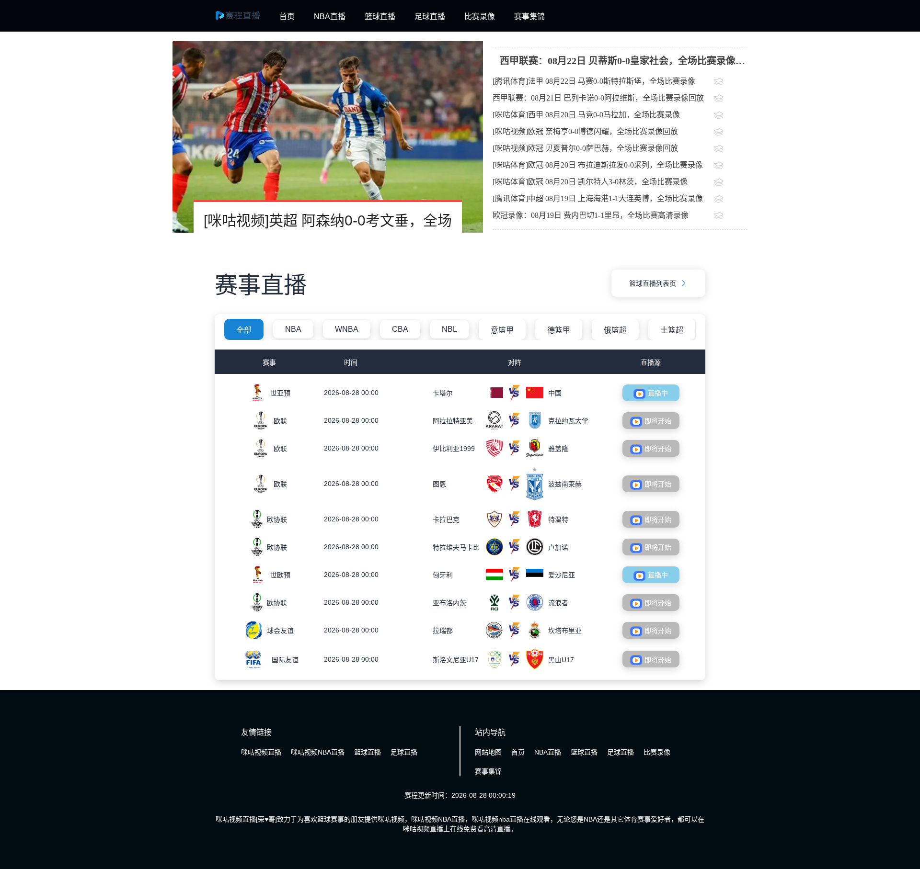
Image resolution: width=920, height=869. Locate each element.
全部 (244, 330)
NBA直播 (329, 16)
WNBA (346, 329)
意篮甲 (502, 330)
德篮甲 (558, 330)
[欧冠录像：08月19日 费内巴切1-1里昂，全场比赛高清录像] (731, 216)
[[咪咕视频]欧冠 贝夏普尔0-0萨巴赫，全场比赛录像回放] (731, 149)
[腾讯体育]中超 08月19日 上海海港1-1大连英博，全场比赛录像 (598, 198)
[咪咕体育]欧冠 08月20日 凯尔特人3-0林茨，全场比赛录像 (590, 182)
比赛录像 (479, 16)
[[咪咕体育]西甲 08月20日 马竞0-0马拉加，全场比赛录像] (731, 116)
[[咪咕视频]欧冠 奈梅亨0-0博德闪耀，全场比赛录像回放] (731, 132)
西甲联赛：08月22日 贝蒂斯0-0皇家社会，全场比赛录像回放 (622, 64)
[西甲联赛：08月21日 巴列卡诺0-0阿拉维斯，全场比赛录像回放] (731, 99)
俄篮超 (615, 330)
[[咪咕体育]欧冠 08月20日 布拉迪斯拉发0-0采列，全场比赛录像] (731, 166)
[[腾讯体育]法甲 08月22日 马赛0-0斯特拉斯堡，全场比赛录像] (731, 82)
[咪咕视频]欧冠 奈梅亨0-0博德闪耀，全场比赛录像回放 (585, 131)
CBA (400, 329)
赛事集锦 (529, 16)
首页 (287, 16)
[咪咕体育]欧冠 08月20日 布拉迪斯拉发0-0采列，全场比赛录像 (598, 165)
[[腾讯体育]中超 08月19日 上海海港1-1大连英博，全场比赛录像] (731, 199)
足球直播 (429, 16)
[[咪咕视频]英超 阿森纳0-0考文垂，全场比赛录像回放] (327, 137)
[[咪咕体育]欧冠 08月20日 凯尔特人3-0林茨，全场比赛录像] (731, 183)
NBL (449, 329)
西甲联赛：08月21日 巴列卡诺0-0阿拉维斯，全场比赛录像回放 (598, 98)
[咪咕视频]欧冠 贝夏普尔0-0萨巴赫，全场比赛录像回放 (585, 148)
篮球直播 (380, 16)
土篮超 (671, 330)
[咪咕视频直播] (243, 20)
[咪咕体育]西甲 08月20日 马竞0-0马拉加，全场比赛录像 (586, 115)
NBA (293, 329)
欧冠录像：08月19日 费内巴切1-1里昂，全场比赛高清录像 (591, 215)
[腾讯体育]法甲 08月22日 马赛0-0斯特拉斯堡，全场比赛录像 (594, 81)
